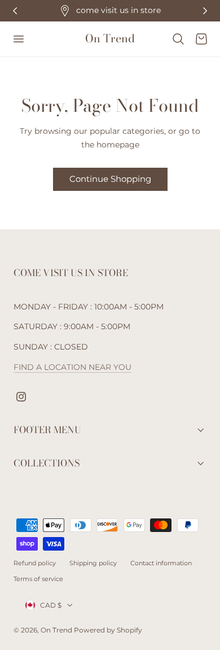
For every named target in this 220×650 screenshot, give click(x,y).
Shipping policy (93, 563)
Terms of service (38, 579)
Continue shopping (110, 178)
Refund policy (35, 563)
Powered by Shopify (108, 630)
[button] (18, 39)
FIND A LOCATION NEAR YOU (72, 367)
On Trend (57, 630)
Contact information (161, 563)
